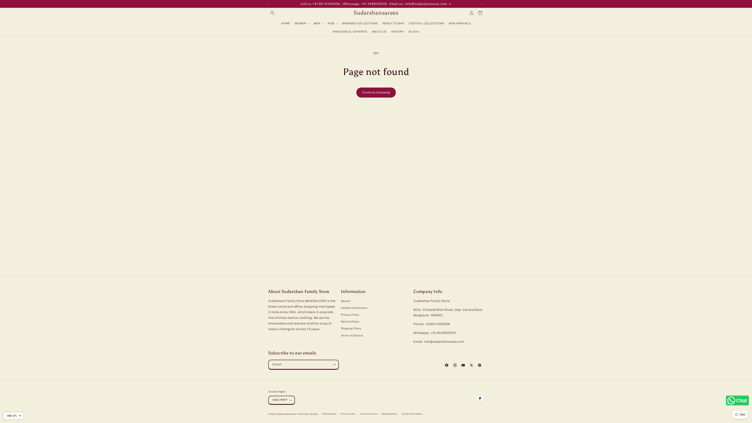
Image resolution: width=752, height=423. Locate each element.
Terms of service (368, 414)
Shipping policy (389, 414)
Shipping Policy (351, 328)
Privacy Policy (350, 315)
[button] (272, 13)
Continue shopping (376, 92)
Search (346, 301)
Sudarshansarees (286, 414)
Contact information (412, 414)
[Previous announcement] (269, 4)
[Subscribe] (334, 364)
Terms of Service (352, 335)
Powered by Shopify (307, 414)
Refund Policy (350, 321)
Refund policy (329, 414)
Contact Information (354, 308)
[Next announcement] (482, 4)
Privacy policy (348, 414)
